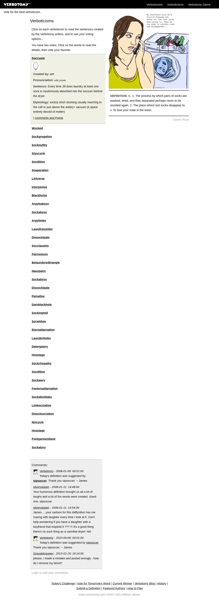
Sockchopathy (41, 363)
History (161, 583)
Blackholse (39, 195)
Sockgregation (42, 136)
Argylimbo (39, 220)
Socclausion (40, 245)
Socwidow (39, 321)
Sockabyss (39, 212)
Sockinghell (40, 313)
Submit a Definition (88, 588)
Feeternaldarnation (45, 388)
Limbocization (41, 405)
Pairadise (38, 296)
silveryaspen (41, 487)
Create (177, 119)
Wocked (37, 128)
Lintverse (38, 178)
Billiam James (131, 594)
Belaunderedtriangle (46, 262)
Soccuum (38, 58)
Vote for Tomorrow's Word (93, 583)
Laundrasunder (42, 229)
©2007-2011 (114, 594)
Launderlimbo (41, 338)
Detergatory (40, 346)
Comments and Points (49, 118)
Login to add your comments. (50, 572)
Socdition (38, 161)
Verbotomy (46, 471)
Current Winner (122, 583)
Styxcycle (38, 153)
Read (186, 119)
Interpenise (39, 187)
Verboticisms (175, 4)
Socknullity (39, 145)
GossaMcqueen (43, 553)
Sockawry (38, 380)
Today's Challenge (63, 583)
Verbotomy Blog (145, 583)
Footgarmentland (43, 439)
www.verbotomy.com (92, 594)
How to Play (135, 588)
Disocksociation (43, 413)
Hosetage (38, 355)
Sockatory (39, 447)
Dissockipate (41, 237)
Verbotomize (155, 4)
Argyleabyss (40, 203)
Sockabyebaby (42, 397)
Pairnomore (40, 254)
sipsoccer (92, 542)
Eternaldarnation (43, 329)
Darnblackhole (42, 304)
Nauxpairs (39, 271)
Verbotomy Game (199, 4)
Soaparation (40, 170)
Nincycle (38, 422)
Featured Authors (114, 588)
